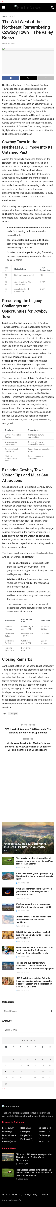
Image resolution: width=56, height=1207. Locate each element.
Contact (44, 1195)
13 (28, 1065)
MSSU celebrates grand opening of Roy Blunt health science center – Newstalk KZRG (34, 876)
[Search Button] (52, 7)
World (41, 1141)
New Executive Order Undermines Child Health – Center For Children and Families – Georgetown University (34, 950)
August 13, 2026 (12, 851)
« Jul (4, 1089)
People (23, 1135)
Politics (24, 1139)
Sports (41, 1131)
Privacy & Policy (30, 1195)
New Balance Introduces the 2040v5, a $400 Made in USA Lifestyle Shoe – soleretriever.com (34, 892)
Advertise (16, 1195)
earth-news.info (14, 1200)
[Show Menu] (3, 7)
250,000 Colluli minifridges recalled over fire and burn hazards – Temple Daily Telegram (33, 935)
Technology (44, 1135)
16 (50, 1065)
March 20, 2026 (8, 44)
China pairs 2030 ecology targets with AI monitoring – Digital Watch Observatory (25, 845)
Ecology (6, 1128)
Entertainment (9, 1135)
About (4, 1195)
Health (23, 1128)
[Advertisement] (28, 789)
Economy (6, 1131)
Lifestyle (13, 713)
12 (21, 1065)
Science (42, 1128)
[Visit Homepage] (28, 7)
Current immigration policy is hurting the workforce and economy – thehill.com (33, 920)
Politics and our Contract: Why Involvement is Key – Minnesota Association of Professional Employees (35, 966)
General (12, 16)
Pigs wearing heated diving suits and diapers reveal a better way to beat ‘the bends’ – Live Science (34, 861)
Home (4, 16)
